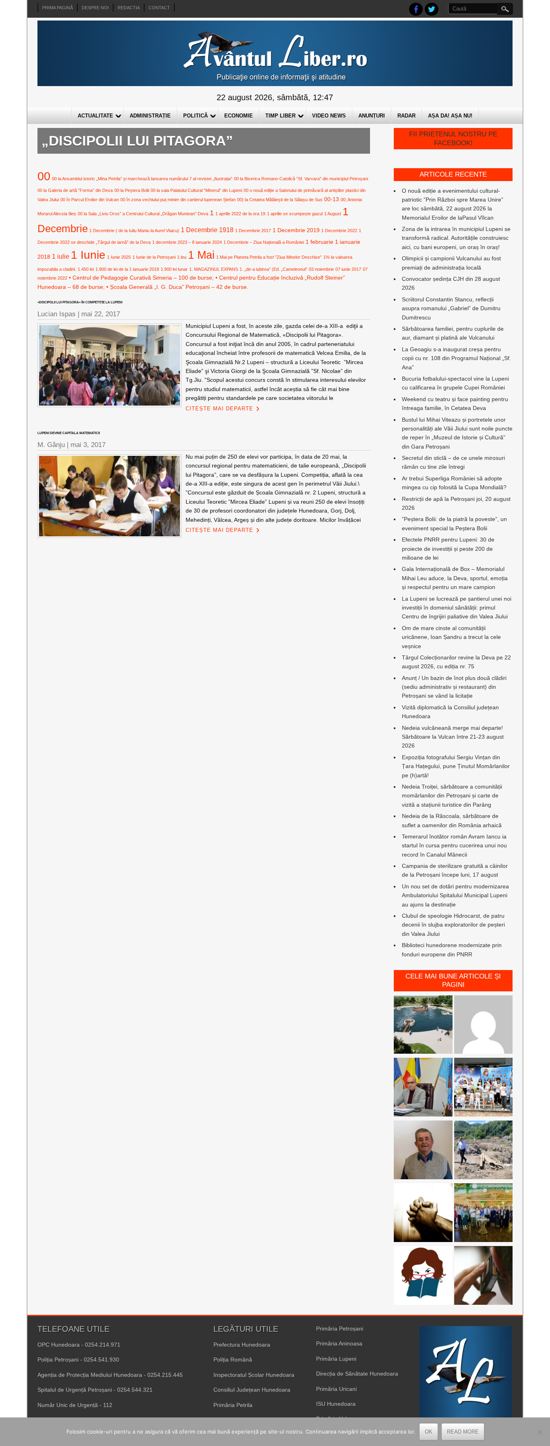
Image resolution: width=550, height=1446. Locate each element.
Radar (406, 116)
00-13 (331, 199)
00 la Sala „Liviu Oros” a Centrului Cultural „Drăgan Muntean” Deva (143, 213)
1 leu (181, 257)
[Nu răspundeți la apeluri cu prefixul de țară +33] (483, 1276)
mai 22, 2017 (100, 314)
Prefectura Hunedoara (241, 1344)
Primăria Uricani (336, 1389)
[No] (540, 1432)
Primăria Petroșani (339, 1328)
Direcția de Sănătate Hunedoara (357, 1373)
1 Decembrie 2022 (339, 230)
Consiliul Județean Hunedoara (251, 1389)
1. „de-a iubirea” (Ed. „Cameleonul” (273, 269)
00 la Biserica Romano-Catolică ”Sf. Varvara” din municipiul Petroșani (301, 178)
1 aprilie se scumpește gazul (295, 213)
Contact (159, 7)
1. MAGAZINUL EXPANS (213, 269)
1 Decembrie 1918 (207, 229)
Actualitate (95, 116)
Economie (238, 116)
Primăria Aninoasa (339, 1343)
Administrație (150, 116)
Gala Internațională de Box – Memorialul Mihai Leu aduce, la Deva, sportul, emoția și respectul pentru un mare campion (455, 578)
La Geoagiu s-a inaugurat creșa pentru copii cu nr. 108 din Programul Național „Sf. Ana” (456, 358)
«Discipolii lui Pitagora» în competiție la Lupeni (79, 302)
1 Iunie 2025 (119, 257)
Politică (195, 116)
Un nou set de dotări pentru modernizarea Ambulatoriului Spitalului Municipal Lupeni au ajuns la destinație (455, 895)
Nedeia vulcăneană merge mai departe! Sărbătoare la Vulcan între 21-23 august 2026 (453, 737)
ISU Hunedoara (336, 1404)
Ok (428, 1432)
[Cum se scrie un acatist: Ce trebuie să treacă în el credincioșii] (423, 1213)
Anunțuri (371, 116)
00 (43, 176)
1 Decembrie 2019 (296, 230)
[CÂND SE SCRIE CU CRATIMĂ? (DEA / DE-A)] (423, 1276)
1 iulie (60, 256)
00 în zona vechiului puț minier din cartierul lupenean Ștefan (178, 199)
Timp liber (280, 116)
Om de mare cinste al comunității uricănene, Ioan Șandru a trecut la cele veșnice (451, 637)
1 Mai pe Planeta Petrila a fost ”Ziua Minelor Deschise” (269, 257)
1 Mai (201, 255)
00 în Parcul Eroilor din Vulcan (89, 199)
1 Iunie (88, 255)
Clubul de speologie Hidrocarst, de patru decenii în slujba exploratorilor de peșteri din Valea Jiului (453, 925)
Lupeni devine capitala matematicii (68, 433)
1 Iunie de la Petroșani (154, 257)
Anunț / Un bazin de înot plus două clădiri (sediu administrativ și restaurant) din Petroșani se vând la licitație (454, 687)
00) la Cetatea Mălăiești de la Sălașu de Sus (280, 199)
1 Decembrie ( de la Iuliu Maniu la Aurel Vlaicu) (134, 230)
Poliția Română (232, 1359)
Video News (329, 116)
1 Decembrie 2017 (253, 230)
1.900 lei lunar (174, 269)
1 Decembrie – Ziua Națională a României (263, 242)
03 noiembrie (321, 269)
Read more (463, 1432)
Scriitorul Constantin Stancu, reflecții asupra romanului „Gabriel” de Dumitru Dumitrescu (451, 308)
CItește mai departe (219, 409)
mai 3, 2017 (87, 445)
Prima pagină (57, 7)
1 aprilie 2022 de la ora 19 (240, 213)
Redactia (129, 7)
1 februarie (319, 242)
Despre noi (95, 7)
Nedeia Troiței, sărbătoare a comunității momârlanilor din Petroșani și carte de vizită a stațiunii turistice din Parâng (452, 795)
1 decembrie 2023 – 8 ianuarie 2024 (187, 242)
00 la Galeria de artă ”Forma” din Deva (75, 190)
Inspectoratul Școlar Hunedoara (253, 1375)
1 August (332, 213)
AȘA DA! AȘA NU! (450, 116)
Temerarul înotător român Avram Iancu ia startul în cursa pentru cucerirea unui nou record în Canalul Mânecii (454, 845)
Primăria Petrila (232, 1405)
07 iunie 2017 (348, 269)
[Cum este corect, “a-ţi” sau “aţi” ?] (483, 1026)
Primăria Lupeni (336, 1358)
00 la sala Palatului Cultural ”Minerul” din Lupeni (196, 190)
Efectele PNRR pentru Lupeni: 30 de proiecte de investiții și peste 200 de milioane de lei (448, 548)
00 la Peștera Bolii (131, 190)
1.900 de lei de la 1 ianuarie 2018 (127, 269)
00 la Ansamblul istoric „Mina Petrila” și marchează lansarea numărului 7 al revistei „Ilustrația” (142, 178)
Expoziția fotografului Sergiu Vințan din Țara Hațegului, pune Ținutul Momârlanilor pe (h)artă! (456, 766)
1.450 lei (86, 269)
